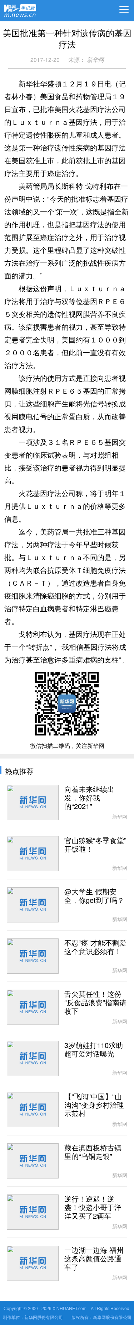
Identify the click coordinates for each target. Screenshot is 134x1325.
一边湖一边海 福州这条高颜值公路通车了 (94, 1259)
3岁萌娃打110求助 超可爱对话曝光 (93, 1050)
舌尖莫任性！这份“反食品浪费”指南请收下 (95, 1003)
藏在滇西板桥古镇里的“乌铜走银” (92, 1152)
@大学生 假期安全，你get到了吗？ (94, 896)
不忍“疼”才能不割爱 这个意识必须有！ (95, 947)
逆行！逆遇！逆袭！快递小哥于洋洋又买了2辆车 (92, 1207)
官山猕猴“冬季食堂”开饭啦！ (95, 845)
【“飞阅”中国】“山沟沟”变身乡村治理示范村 (94, 1105)
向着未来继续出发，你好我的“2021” (89, 798)
